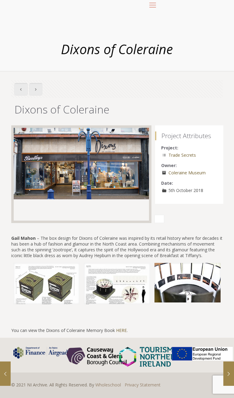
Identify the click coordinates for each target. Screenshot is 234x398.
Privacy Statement (143, 385)
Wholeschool (108, 385)
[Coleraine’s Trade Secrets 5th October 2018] (5, 373)
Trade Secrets (182, 155)
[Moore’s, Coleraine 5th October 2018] (228, 373)
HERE (121, 330)
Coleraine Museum (187, 173)
